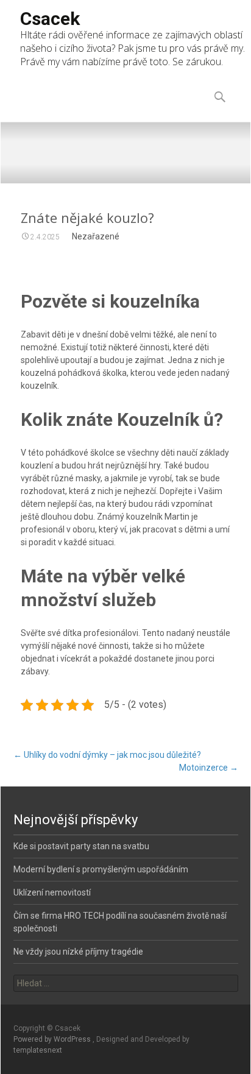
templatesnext (37, 1050)
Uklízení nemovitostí (52, 892)
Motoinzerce (208, 767)
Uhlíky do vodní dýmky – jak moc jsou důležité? (107, 755)
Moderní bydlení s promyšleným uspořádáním (100, 869)
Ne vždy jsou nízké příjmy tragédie (78, 951)
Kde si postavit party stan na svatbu (81, 846)
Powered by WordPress (53, 1039)
